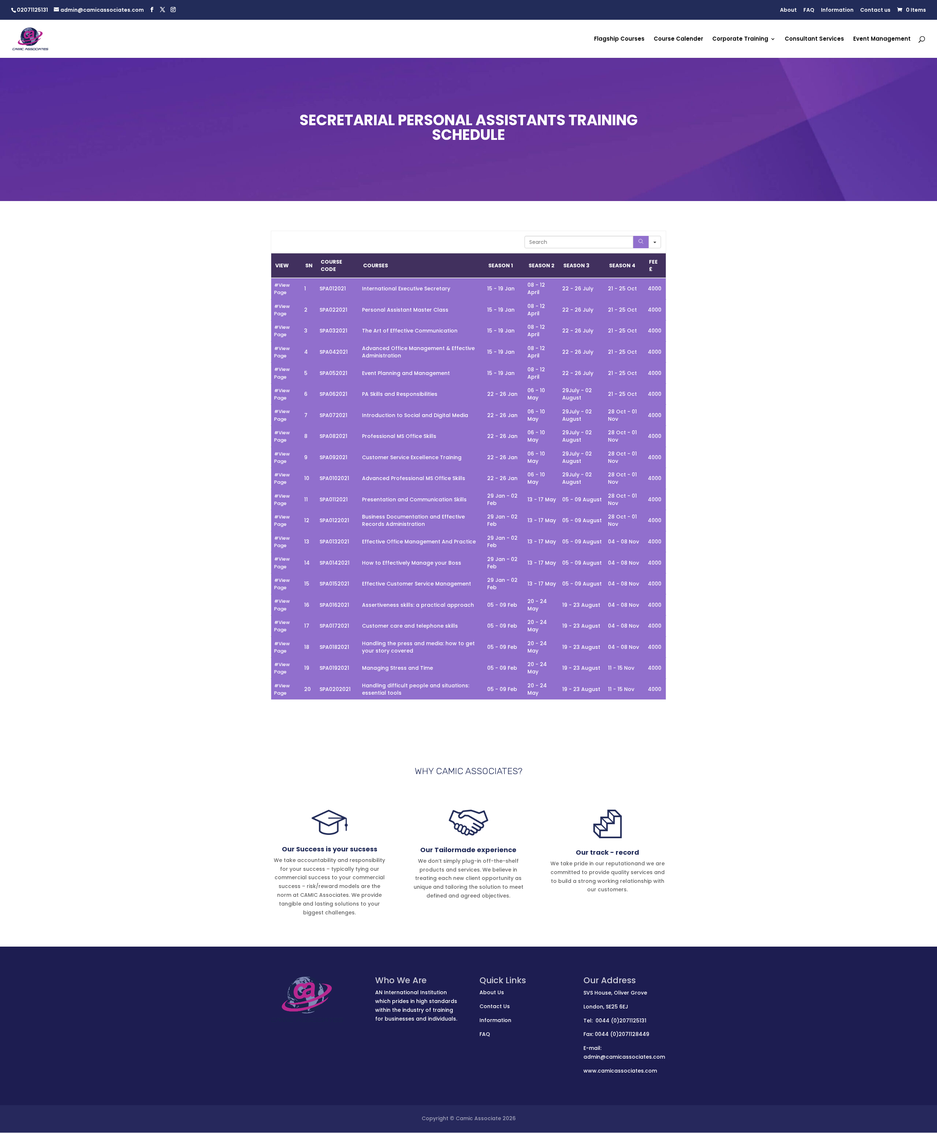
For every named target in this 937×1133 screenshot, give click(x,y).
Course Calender (678, 39)
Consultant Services (814, 39)
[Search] (641, 242)
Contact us (875, 10)
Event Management (882, 39)
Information (837, 10)
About (788, 10)
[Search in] (655, 242)
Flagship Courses (619, 39)
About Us (491, 992)
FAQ (808, 10)
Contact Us (494, 1006)
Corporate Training (740, 39)
